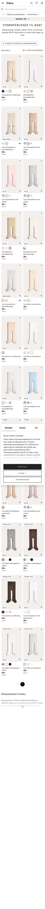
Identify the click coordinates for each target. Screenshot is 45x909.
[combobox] (24, 9)
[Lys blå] (24, 143)
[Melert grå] (24, 91)
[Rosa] (6, 195)
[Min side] (31, 3)
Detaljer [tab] (22, 427)
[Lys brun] (10, 91)
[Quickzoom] (20, 86)
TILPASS (21, 473)
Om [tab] (36, 427)
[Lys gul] (28, 300)
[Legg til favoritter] (20, 56)
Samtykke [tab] (8, 427)
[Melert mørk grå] (28, 195)
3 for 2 (4, 100)
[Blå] (6, 91)
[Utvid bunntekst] (22, 705)
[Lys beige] (6, 143)
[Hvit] (28, 91)
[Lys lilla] (28, 402)
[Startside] (10, 3)
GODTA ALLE (22, 467)
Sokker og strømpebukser (16, 14)
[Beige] (3, 507)
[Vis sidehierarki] (3, 14)
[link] (31, 3)
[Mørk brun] (3, 91)
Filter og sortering (34, 50)
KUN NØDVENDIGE (22, 480)
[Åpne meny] (3, 3)
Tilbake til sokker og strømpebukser (20, 43)
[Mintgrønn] (24, 300)
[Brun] (10, 559)
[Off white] (3, 143)
